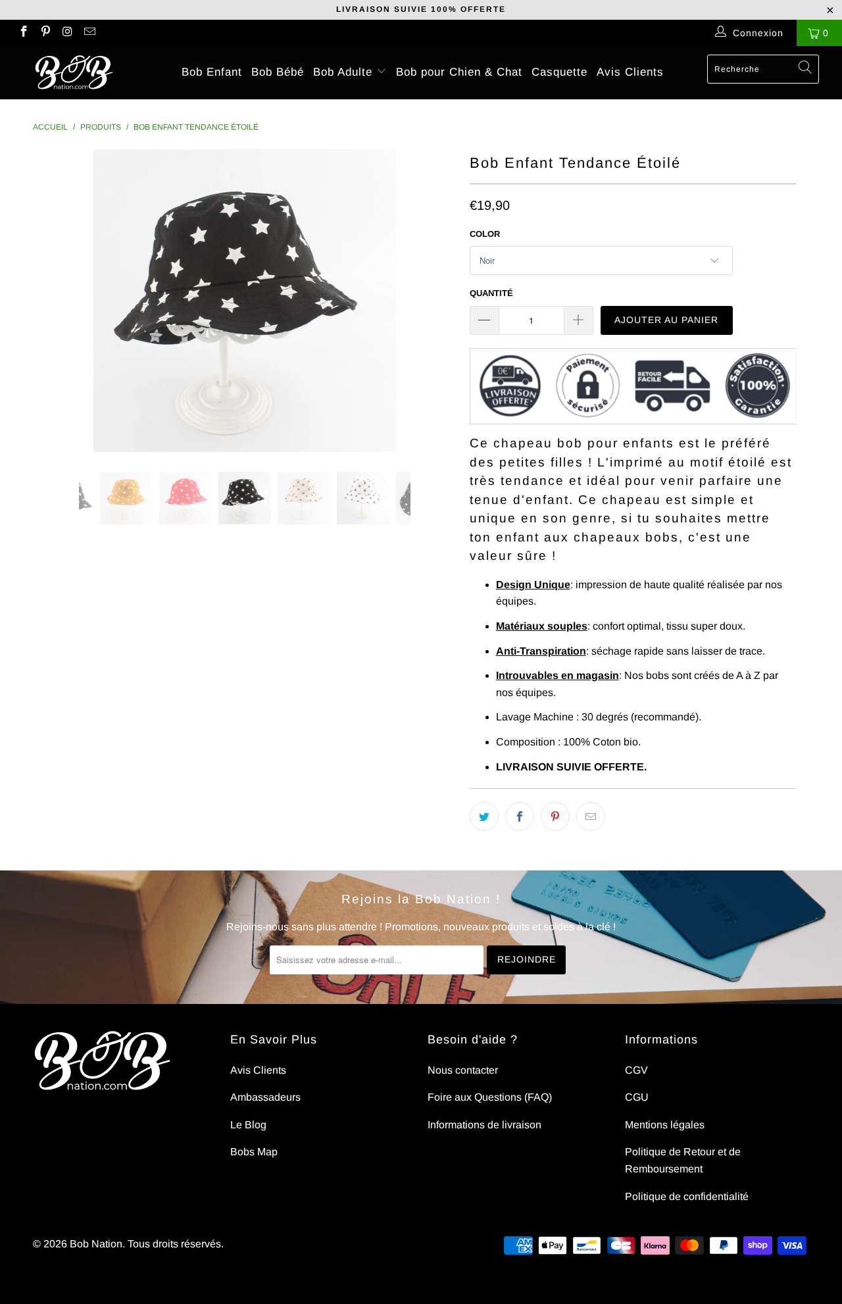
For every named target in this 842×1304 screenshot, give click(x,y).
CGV (636, 1070)
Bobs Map (254, 1151)
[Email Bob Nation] (89, 33)
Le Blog (248, 1124)
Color (485, 234)
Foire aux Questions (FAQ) (490, 1097)
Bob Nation (96, 1243)
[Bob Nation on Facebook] (23, 33)
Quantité (491, 293)
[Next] (433, 300)
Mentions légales (665, 1124)
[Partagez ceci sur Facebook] (519, 816)
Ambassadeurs (265, 1097)
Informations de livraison (484, 1124)
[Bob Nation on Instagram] (67, 33)
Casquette (559, 72)
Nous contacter (463, 1070)
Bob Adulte (344, 72)
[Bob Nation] (74, 72)
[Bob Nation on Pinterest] (45, 33)
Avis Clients (630, 72)
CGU (637, 1097)
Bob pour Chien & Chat (459, 72)
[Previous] (55, 300)
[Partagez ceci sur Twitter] (484, 816)
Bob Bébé (277, 72)
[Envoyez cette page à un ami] (590, 816)
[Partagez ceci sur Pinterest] (555, 816)
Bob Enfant (212, 72)
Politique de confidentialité (687, 1196)
